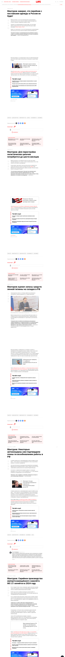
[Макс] (18, 123)
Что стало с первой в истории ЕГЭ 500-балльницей (25, 275)
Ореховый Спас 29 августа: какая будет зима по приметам (24, 441)
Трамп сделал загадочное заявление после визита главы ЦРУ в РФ (25, 144)
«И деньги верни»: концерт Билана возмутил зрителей (24, 598)
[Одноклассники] (25, 123)
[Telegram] (20, 123)
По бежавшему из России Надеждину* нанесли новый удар (24, 437)
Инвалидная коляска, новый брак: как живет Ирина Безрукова (36, 140)
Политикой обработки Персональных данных (24, 4)
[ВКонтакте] (23, 123)
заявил (31, 166)
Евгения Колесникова (14, 236)
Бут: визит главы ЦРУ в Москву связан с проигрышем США (37, 441)
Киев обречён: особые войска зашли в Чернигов (25, 278)
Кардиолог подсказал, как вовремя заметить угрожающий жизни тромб (12, 279)
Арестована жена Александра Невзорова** (25, 139)
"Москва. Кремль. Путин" (20, 26)
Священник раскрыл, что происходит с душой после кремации (36, 598)
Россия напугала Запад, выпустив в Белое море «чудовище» (12, 144)
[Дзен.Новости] (16, 123)
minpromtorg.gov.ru (13, 235)
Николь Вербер (13, 398)
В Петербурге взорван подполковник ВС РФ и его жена (36, 144)
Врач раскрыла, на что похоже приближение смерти (13, 139)
